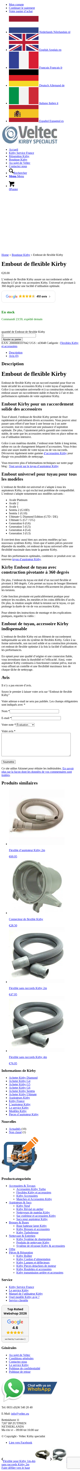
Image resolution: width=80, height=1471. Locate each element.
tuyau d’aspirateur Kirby (26, 559)
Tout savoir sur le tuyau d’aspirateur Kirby (34, 466)
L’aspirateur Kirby (20, 1104)
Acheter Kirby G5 (19, 1084)
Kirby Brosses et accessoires (33, 1229)
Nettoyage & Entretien (22, 1235)
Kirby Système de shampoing (33, 1239)
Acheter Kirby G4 (19, 1081)
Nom (5, 711)
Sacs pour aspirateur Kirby (32, 1219)
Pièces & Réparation (21, 1252)
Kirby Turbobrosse (27, 1232)
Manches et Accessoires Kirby (34, 1199)
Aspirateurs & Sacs (20, 1202)
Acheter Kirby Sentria (22, 1091)
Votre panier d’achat (21, 11)
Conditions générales (21, 1358)
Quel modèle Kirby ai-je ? (24, 1297)
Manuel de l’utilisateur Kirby (26, 1293)
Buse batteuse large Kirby (31, 1225)
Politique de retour (20, 1371)
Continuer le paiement (22, 7)
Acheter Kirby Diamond (23, 1077)
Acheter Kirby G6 (19, 1087)
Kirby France (17, 1101)
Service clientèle (18, 1300)
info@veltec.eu (20, 1413)
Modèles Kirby (18, 1111)
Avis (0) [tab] (13, 355)
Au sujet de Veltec (19, 1355)
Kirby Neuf (23, 1205)
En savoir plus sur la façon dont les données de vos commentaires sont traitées (37, 772)
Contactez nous (18, 1361)
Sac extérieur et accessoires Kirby (36, 1215)
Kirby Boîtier (24, 1255)
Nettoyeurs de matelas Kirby (33, 1212)
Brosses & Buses (19, 1222)
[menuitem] (44, 4)
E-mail (6, 718)
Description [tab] (16, 352)
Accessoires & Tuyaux (22, 1185)
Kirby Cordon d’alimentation (33, 1259)
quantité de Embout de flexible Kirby (23, 331)
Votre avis (8, 731)
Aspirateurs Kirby (19, 1097)
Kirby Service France (21, 1287)
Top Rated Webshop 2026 (15, 1311)
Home (5, 254)
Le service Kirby (19, 1107)
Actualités (15, 1128)
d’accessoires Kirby (55, 453)
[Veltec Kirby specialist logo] (29, 143)
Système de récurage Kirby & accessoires (40, 1245)
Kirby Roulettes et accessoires (34, 1269)
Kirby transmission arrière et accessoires (39, 1272)
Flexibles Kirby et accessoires (33, 1192)
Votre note (8, 724)
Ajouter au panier (12, 339)
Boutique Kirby (21, 254)
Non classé (15, 1132)
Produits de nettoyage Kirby (32, 1242)
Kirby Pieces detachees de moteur (36, 1265)
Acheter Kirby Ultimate (23, 1094)
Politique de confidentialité (24, 1368)
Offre (12, 1249)
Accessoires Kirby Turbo (31, 1189)
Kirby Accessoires (27, 1195)
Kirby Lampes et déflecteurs (32, 1262)
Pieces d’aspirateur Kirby (24, 1114)
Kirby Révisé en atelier (29, 1209)
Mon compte (16, 4)
